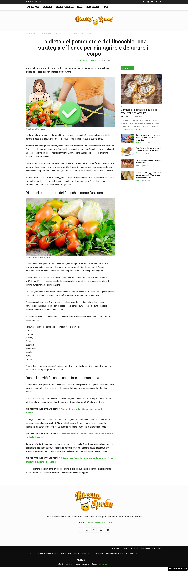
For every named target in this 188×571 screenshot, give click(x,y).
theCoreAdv (102, 564)
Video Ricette (92, 7)
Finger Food (33, 7)
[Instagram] (148, 1)
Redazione (135, 548)
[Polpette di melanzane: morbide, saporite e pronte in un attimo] (127, 151)
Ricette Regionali (65, 7)
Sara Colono (125, 116)
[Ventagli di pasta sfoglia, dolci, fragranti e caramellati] (141, 89)
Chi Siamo (125, 548)
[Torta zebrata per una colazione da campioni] (127, 163)
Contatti (115, 548)
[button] (159, 7)
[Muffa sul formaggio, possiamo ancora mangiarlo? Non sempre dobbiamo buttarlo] (127, 175)
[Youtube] (160, 1)
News (105, 7)
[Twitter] (156, 1)
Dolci (122, 107)
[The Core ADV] (81, 561)
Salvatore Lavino (88, 60)
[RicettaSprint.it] (94, 20)
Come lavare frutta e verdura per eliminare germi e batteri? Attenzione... (149, 137)
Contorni (47, 7)
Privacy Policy (157, 548)
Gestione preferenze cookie (178, 568)
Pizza (79, 7)
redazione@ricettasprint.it (99, 522)
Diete (34, 33)
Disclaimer (145, 548)
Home (28, 33)
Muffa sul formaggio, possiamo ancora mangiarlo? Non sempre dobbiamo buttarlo (148, 175)
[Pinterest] (152, 1)
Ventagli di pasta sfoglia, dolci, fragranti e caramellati (139, 111)
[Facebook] (143, 1)
